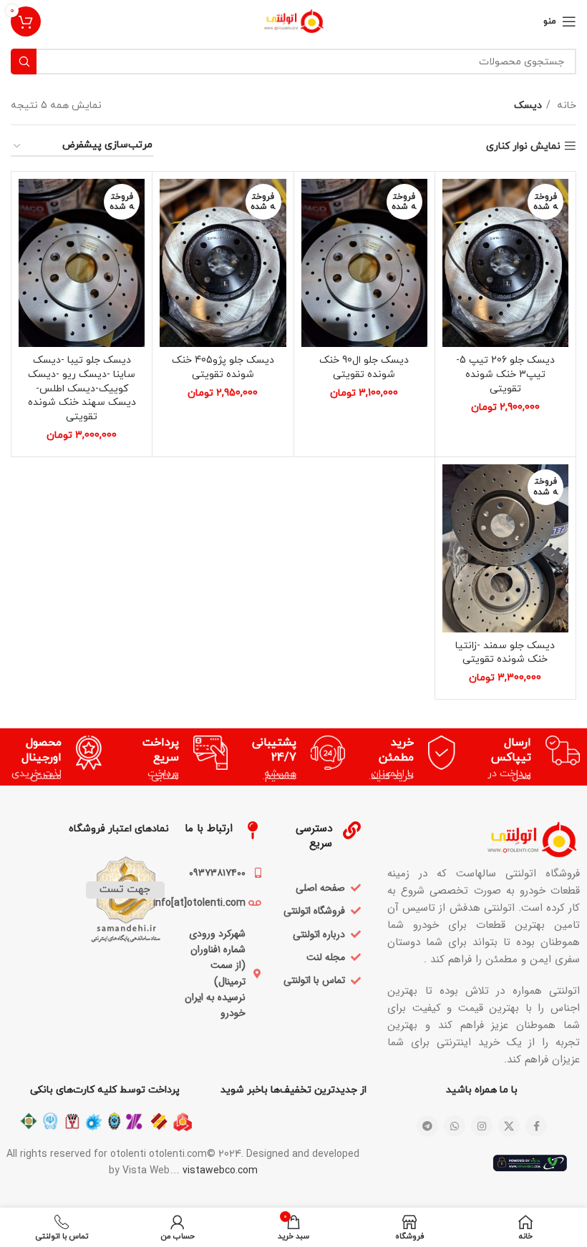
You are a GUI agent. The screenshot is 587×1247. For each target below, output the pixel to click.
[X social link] (509, 1126)
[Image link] (483, 838)
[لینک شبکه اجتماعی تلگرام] (427, 1126)
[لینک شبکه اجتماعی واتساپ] (454, 1126)
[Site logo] (294, 20)
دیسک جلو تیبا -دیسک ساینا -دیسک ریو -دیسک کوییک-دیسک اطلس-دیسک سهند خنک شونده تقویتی (82, 388)
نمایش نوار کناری (523, 146)
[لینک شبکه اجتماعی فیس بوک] (536, 1126)
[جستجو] (24, 61)
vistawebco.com (220, 1171)
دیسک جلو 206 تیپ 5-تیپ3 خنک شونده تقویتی (505, 374)
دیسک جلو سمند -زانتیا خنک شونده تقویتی (505, 653)
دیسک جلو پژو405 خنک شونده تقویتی (223, 367)
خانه (565, 105)
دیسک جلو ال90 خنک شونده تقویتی (364, 367)
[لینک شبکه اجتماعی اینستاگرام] (482, 1126)
